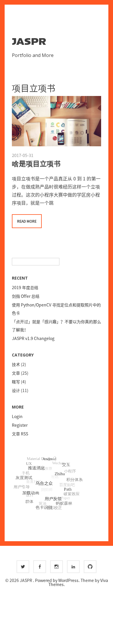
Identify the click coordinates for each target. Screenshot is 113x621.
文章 (16, 373)
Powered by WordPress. (58, 580)
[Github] (90, 566)
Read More (27, 221)
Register (20, 425)
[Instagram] (56, 566)
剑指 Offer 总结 (25, 296)
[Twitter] (23, 566)
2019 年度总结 (25, 287)
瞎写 (16, 382)
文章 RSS (20, 434)
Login (17, 416)
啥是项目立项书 (36, 163)
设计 (16, 390)
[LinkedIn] (73, 566)
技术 (16, 364)
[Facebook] (39, 566)
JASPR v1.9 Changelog (33, 338)
